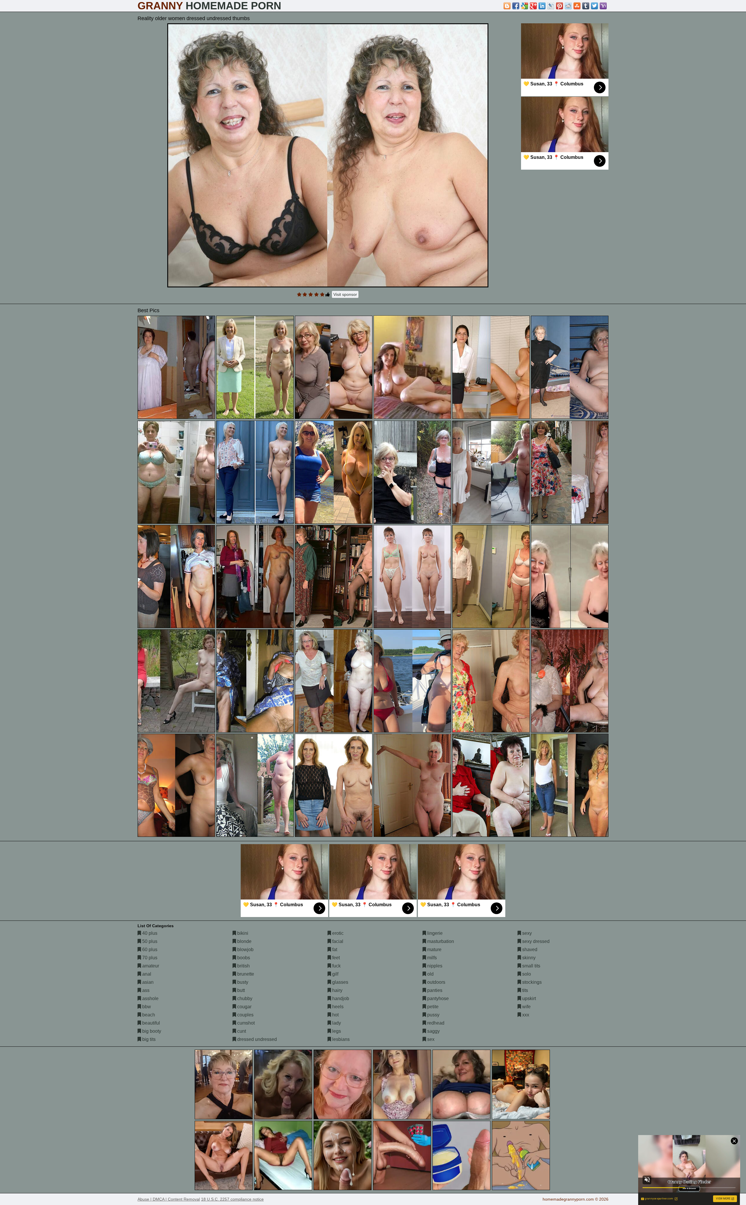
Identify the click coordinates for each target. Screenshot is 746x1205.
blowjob (245, 949)
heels (337, 1006)
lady (336, 1022)
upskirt (528, 998)
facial (337, 941)
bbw (146, 1006)
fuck (336, 965)
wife (526, 1006)
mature (433, 949)
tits (524, 990)
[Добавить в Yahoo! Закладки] (603, 5)
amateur (150, 965)
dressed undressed (256, 1039)
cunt (241, 1031)
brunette (245, 974)
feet (335, 957)
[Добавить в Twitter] (594, 5)
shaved (529, 949)
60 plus (149, 949)
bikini (242, 933)
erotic (337, 933)
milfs (431, 957)
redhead (435, 1022)
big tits (148, 1039)
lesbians (340, 1039)
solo (526, 974)
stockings (531, 982)
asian (147, 982)
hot (335, 1014)
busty (242, 982)
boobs (243, 957)
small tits (530, 965)
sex (430, 1039)
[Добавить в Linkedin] (542, 5)
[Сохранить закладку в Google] (524, 5)
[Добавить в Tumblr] (585, 5)
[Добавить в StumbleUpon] (576, 5)
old (430, 974)
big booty (151, 1031)
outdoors (435, 982)
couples (245, 1014)
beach (148, 1014)
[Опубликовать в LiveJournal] (550, 5)
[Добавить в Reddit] (568, 5)
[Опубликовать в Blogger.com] (507, 5)
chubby (244, 998)
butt (240, 990)
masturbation (440, 941)
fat (334, 949)
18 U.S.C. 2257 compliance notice (232, 1199)
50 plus (149, 941)
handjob (340, 998)
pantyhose (437, 998)
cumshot (245, 1022)
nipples (434, 965)
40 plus (149, 933)
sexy (526, 933)
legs (336, 1031)
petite (432, 1006)
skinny (528, 957)
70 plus (149, 957)
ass (145, 990)
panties (434, 990)
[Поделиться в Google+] (533, 5)
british (243, 965)
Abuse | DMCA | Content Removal (169, 1199)
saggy (433, 1031)
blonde (243, 941)
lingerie (434, 933)
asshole (150, 998)
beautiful (150, 1022)
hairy (336, 990)
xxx (525, 1014)
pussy (432, 1014)
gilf (334, 974)
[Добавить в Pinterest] (559, 5)
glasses (339, 982)
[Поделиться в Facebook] (515, 5)
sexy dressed (535, 941)
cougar (243, 1006)
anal (146, 974)
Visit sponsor (345, 294)
